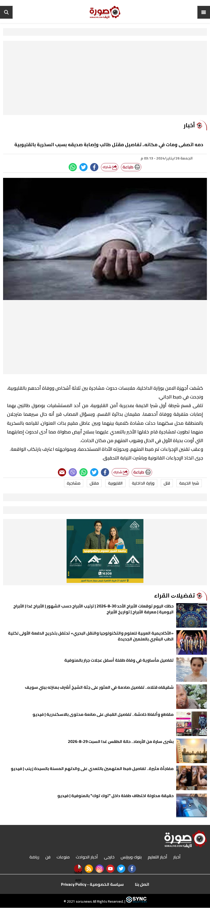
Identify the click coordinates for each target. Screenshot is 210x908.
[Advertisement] (105, 79)
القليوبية (115, 483)
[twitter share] (83, 167)
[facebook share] (94, 167)
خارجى (109, 857)
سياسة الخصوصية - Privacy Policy (92, 884)
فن (47, 857)
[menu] (203, 12)
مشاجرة (73, 483)
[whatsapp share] (73, 167)
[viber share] (73, 472)
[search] (6, 12)
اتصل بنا (142, 884)
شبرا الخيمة (189, 483)
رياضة (34, 857)
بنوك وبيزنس (131, 857)
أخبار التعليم (157, 857)
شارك (107, 167)
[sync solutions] (135, 901)
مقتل (94, 483)
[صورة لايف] (105, 12)
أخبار (177, 857)
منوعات (63, 857)
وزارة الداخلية (143, 483)
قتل (167, 483)
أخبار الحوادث (87, 857)
